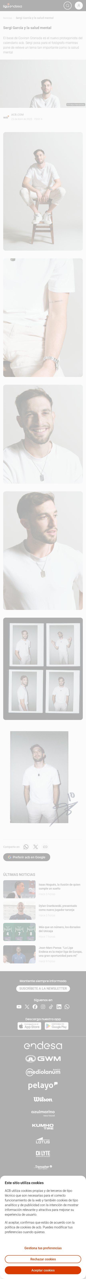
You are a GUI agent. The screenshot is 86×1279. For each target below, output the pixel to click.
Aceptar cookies (43, 1270)
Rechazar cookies (43, 1259)
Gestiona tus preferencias (43, 1248)
